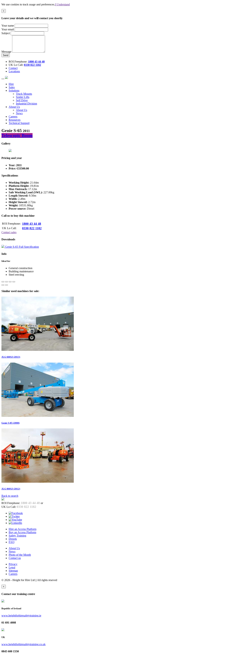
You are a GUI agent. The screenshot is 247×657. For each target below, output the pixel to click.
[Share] (6, 281)
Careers (13, 116)
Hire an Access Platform (22, 529)
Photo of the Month (20, 554)
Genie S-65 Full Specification (21, 246)
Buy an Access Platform (22, 532)
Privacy (13, 564)
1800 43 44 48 (36, 61)
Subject (5, 33)
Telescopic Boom (17, 135)
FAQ (11, 542)
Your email (7, 29)
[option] (74, 327)
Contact (13, 68)
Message (6, 51)
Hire (11, 84)
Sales (12, 87)
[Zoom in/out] (13, 281)
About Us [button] (14, 106)
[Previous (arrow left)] (2, 285)
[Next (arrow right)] (6, 285)
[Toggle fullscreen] (10, 281)
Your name (7, 25)
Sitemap (13, 570)
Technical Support (19, 123)
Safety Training (17, 535)
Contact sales (8, 232)
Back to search (9, 495)
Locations (14, 71)
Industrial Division (26, 103)
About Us (21, 110)
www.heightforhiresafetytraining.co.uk (23, 644)
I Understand (62, 4)
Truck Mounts (24, 93)
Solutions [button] (14, 90)
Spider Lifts (22, 97)
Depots (13, 538)
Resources (14, 119)
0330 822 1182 (32, 64)
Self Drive (22, 100)
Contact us (15, 558)
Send (5, 55)
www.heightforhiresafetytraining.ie (21, 615)
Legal (12, 567)
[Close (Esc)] (2, 281)
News (19, 113)
